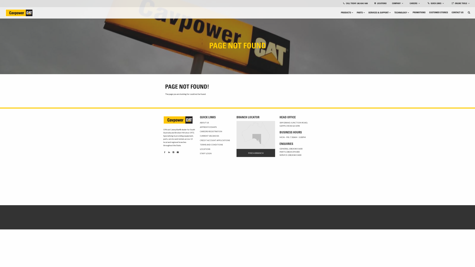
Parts (360, 13)
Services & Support (378, 13)
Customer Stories (438, 13)
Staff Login (206, 153)
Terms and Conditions (211, 145)
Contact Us (457, 13)
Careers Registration (211, 131)
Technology (400, 13)
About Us (204, 123)
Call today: (357, 4)
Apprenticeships (208, 127)
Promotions (419, 13)
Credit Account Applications (215, 140)
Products (346, 13)
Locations (382, 4)
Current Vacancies (209, 136)
